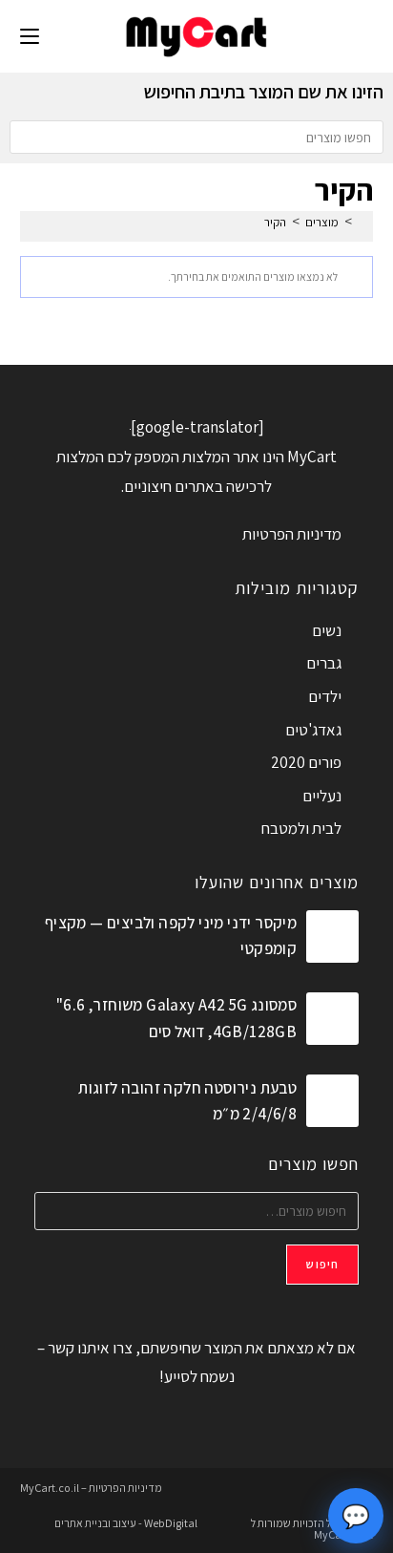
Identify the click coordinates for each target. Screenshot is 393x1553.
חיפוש (322, 1264)
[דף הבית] (362, 222)
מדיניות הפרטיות (291, 533)
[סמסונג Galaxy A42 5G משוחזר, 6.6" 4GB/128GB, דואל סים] (332, 1018)
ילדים (324, 696)
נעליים (321, 795)
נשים (326, 630)
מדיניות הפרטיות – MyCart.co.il (91, 1487)
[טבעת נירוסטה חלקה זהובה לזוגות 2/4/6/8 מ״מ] (332, 1100)
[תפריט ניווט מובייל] (29, 36)
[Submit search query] (29, 137)
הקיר (275, 222)
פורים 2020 (306, 762)
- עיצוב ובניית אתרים (98, 1523)
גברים (323, 662)
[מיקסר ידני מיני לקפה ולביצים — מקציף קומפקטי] (332, 936)
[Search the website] (196, 135)
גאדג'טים (313, 729)
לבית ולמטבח (301, 828)
